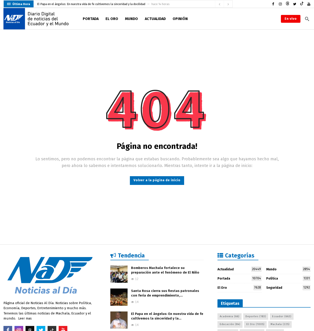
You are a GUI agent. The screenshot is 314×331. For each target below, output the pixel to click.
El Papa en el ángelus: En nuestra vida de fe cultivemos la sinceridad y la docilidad (91, 2)
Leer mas (25, 318)
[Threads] (287, 4)
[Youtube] (309, 4)
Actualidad (239, 269)
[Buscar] (307, 18)
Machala (280, 324)
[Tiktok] (302, 4)
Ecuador (281, 316)
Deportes (255, 316)
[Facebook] (273, 4)
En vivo (291, 19)
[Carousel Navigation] (223, 4)
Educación (230, 324)
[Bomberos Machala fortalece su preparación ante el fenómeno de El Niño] (119, 274)
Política (288, 278)
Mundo (288, 269)
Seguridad (288, 288)
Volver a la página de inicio (157, 180)
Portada (239, 278)
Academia (229, 316)
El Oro (239, 288)
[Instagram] (280, 4)
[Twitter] (294, 4)
